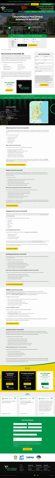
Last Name (46, 56)
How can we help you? (38, 71)
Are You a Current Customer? (39, 63)
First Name (36, 56)
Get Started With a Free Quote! (12, 323)
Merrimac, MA (30, 465)
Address (36, 67)
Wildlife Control (44, 97)
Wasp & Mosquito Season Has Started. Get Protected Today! (27, 1)
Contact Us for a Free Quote (12, 248)
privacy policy (49, 82)
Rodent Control (19, 97)
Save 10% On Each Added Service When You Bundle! (16, 164)
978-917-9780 (10, 112)
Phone (36, 59)
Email (45, 59)
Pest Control (5, 97)
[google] (37, 475)
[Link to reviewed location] (9, 398)
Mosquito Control (12, 97)
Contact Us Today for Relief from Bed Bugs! (14, 284)
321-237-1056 (30, 469)
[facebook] (34, 475)
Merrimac (7, 111)
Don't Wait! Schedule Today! (12, 205)
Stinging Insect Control (27, 97)
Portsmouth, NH (38, 465)
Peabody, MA (46, 465)
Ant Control (50, 97)
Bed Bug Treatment (36, 97)
